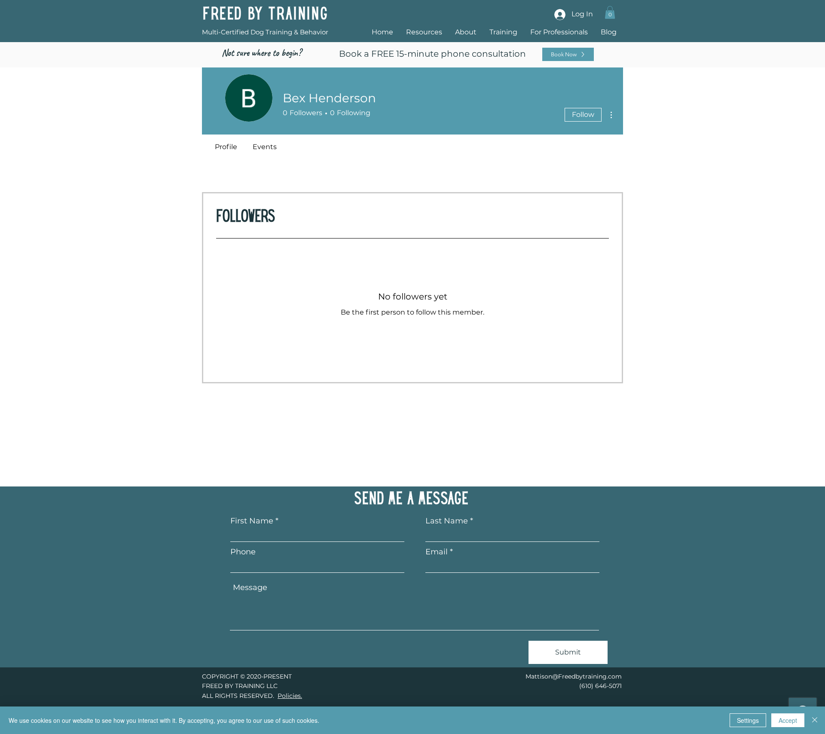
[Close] (815, 720)
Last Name (446, 521)
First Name (251, 521)
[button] (610, 12)
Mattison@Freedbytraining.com (574, 676)
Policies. (290, 696)
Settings (748, 720)
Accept (788, 720)
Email (436, 552)
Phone (243, 552)
